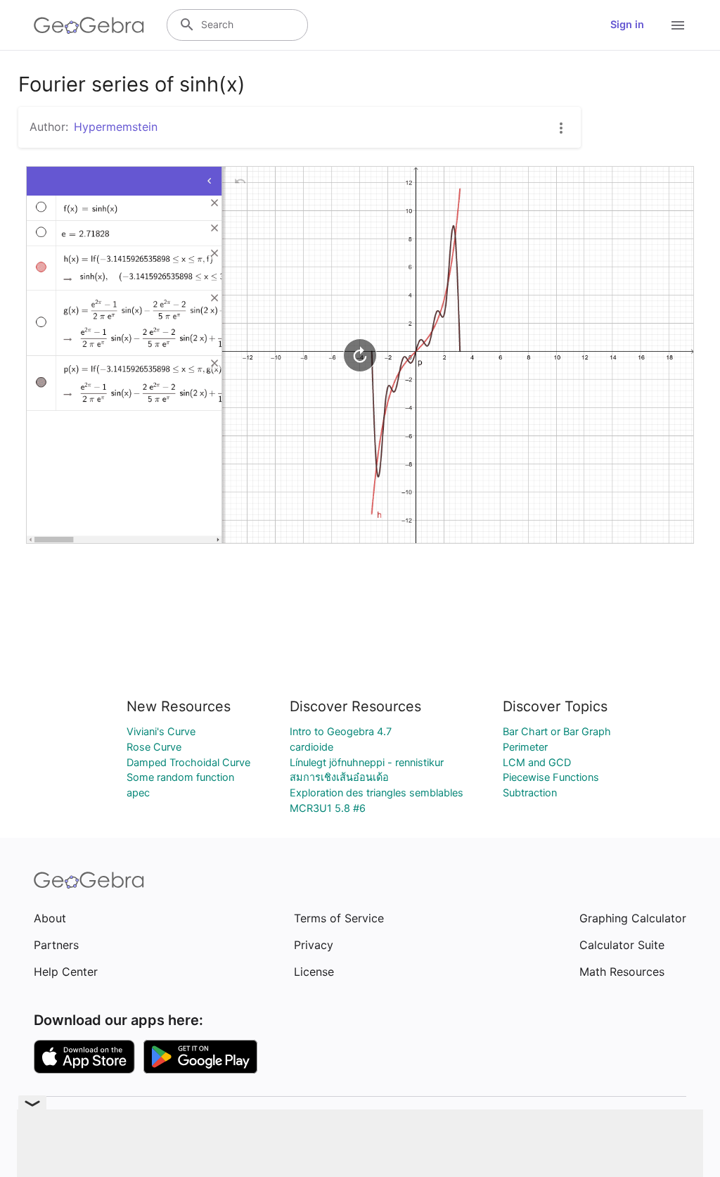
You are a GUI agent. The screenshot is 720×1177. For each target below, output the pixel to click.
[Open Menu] (677, 25)
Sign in (627, 24)
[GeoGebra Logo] (89, 25)
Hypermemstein (116, 127)
